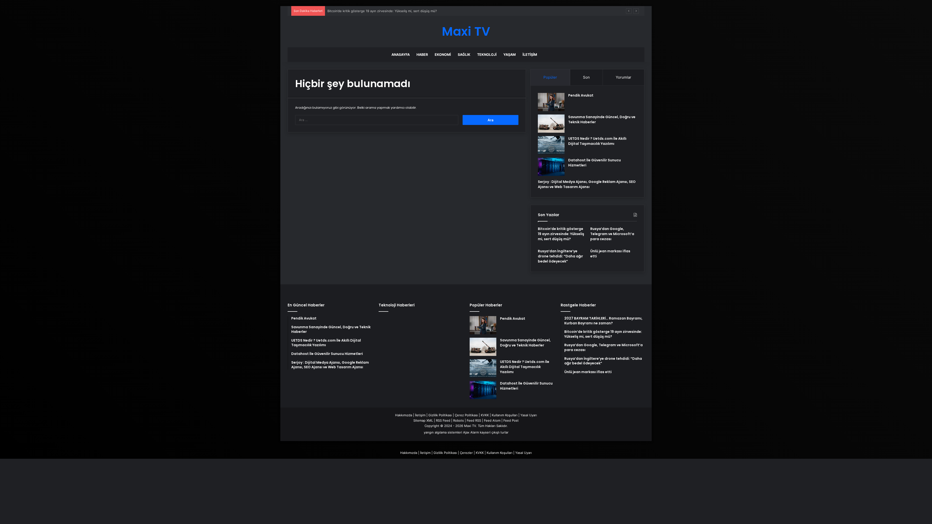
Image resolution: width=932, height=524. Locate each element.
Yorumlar (623, 77)
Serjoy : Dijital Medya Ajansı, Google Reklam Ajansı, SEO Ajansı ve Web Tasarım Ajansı (587, 184)
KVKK (485, 415)
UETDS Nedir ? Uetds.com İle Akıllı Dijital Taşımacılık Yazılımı (597, 141)
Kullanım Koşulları (504, 415)
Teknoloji (487, 54)
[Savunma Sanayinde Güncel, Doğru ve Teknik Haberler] (551, 124)
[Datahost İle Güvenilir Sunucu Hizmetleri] (551, 167)
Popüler (550, 77)
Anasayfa (400, 54)
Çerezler (466, 453)
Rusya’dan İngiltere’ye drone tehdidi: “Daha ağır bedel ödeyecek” (560, 256)
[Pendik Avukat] (551, 102)
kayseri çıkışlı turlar (494, 432)
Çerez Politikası (466, 415)
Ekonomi (443, 54)
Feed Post (511, 420)
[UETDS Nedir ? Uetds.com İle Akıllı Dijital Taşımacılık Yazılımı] (551, 145)
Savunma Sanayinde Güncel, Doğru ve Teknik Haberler (525, 343)
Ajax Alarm (471, 432)
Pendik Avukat (580, 95)
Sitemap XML (423, 420)
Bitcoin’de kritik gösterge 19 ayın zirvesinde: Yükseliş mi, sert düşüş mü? (561, 233)
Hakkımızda (403, 415)
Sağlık (464, 54)
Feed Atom (492, 420)
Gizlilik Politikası (440, 415)
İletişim (530, 54)
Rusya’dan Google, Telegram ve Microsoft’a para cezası (368, 11)
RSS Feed (443, 420)
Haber (422, 54)
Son (586, 77)
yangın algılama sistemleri (443, 432)
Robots (458, 420)
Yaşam (509, 54)
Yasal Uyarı (528, 415)
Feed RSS (474, 420)
